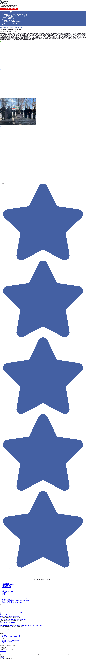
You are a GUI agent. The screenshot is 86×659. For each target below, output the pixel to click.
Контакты (4, 24)
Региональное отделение (7, 17)
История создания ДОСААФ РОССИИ (11, 23)
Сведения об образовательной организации (13, 21)
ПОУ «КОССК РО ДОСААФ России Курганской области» (15, 14)
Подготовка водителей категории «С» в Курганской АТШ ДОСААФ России (15, 600)
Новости (11, 11)
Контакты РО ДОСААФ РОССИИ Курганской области (11, 640)
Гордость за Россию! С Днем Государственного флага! (10, 616)
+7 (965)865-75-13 (3, 650)
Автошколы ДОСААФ (4, 10)
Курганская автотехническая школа (8, 584)
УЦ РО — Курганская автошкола (8, 583)
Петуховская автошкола (6, 585)
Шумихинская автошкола (6, 587)
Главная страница (3, 27)
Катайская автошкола (6, 583)
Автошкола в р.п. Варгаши (7, 582)
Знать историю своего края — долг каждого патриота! (10, 622)
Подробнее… (2, 657)
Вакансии (3, 593)
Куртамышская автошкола (7, 584)
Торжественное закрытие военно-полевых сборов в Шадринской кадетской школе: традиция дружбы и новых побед (24, 598)
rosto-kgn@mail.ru (3, 651)
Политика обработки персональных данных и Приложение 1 (27, 652)
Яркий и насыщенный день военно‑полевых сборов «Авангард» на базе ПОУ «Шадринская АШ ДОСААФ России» (21, 625)
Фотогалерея (4, 643)
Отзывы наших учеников (9, 20)
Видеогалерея (7, 22)
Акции (10, 12)
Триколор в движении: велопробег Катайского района (12, 602)
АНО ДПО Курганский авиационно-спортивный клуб (14, 16)
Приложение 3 (45, 652)
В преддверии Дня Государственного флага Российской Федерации (13, 619)
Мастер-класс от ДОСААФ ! (7, 601)
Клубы (3, 13)
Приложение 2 (40, 652)
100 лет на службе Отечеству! (7, 599)
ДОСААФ (4, 19)
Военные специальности (9, 18)
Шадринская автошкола (6, 586)
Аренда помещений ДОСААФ (7, 591)
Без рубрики (4, 592)
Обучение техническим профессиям (8, 595)
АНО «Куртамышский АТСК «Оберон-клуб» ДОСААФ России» (16, 15)
